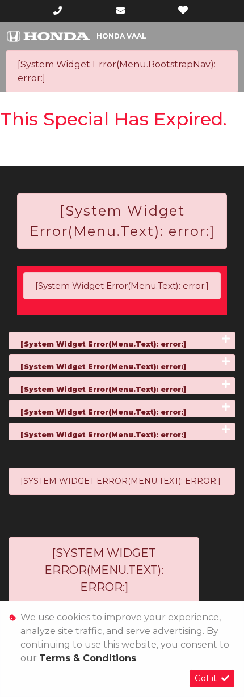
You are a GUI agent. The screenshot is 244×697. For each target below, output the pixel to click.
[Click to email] (120, 10)
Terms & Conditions (87, 658)
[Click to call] (57, 10)
